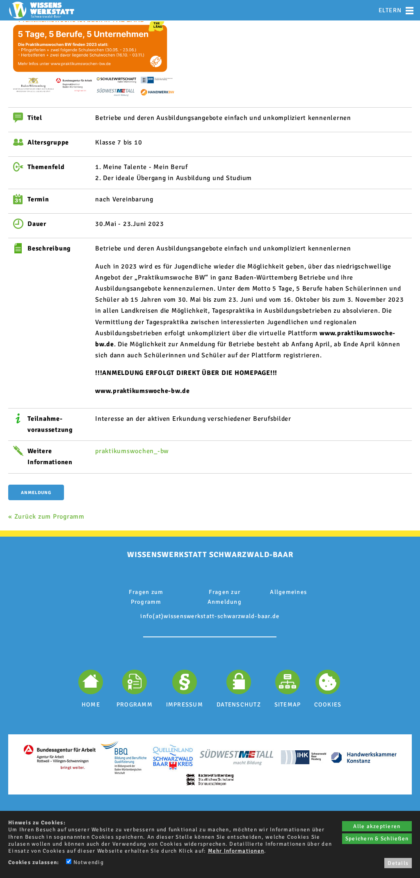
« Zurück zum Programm (46, 516)
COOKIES (328, 704)
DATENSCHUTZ (239, 704)
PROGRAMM (134, 704)
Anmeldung (36, 492)
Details (398, 863)
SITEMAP (287, 704)
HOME (91, 704)
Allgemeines (288, 592)
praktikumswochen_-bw (132, 451)
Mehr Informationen (236, 850)
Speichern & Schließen (377, 838)
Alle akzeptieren (376, 826)
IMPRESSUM (184, 704)
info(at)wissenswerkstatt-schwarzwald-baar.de (209, 616)
